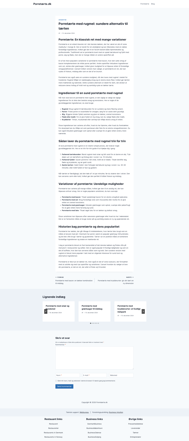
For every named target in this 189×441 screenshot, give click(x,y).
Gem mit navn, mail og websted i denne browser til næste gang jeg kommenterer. (86, 381)
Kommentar (60, 345)
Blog (153, 4)
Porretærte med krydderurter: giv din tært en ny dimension (116, 280)
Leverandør (135, 428)
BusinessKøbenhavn (94, 428)
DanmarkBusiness (94, 424)
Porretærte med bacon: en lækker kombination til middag (74, 280)
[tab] (90, 323)
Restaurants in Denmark (53, 433)
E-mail (86, 375)
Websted (113, 375)
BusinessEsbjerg (94, 437)
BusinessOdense (94, 433)
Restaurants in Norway (53, 437)
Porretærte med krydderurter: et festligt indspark (129, 309)
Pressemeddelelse (135, 424)
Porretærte (144, 4)
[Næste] (143, 311)
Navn (59, 375)
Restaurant (53, 424)
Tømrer (135, 433)
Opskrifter (62, 20)
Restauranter (53, 428)
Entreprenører (135, 437)
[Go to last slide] (45, 311)
